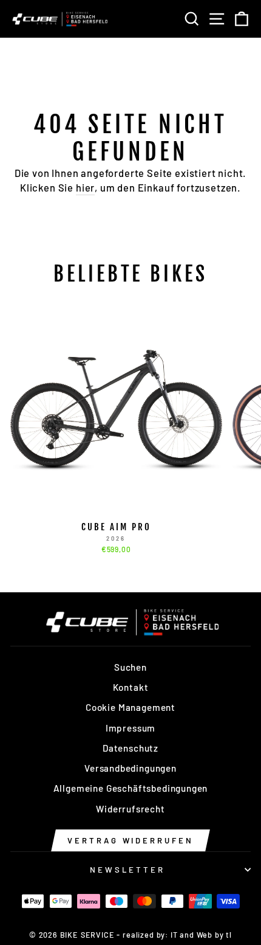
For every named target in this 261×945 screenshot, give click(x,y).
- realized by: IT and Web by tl (174, 935)
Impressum (130, 727)
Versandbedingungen (130, 768)
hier (85, 187)
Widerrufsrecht (130, 808)
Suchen (130, 667)
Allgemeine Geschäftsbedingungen (130, 788)
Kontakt (131, 687)
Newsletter (128, 869)
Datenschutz (130, 747)
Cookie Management (130, 707)
